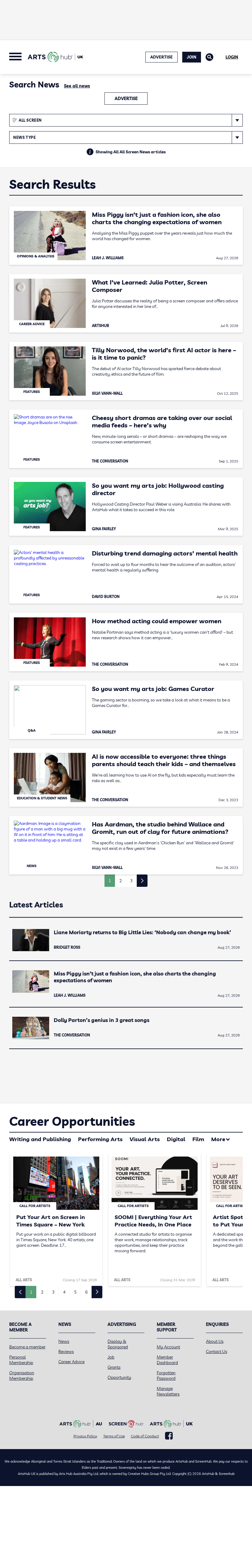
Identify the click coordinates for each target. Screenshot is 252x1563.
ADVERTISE (161, 57)
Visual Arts (145, 1139)
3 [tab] (53, 1292)
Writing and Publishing (40, 1139)
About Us (214, 1341)
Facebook (169, 1436)
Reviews (66, 1351)
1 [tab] (31, 1292)
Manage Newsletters (168, 1391)
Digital (176, 1139)
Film (198, 1139)
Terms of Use (114, 1436)
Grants (114, 1367)
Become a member (27, 1347)
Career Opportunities (72, 1121)
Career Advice (71, 1361)
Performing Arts (100, 1139)
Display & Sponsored (118, 1344)
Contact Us (216, 1351)
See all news (77, 86)
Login (232, 57)
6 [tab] (86, 1292)
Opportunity (119, 1377)
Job (111, 1357)
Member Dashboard (167, 1359)
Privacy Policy (85, 1436)
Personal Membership (21, 1359)
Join (191, 57)
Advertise (126, 98)
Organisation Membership (21, 1375)
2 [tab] (42, 1292)
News (63, 1341)
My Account (168, 1347)
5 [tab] (75, 1292)
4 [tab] (64, 1292)
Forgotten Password (166, 1375)
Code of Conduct (145, 1436)
